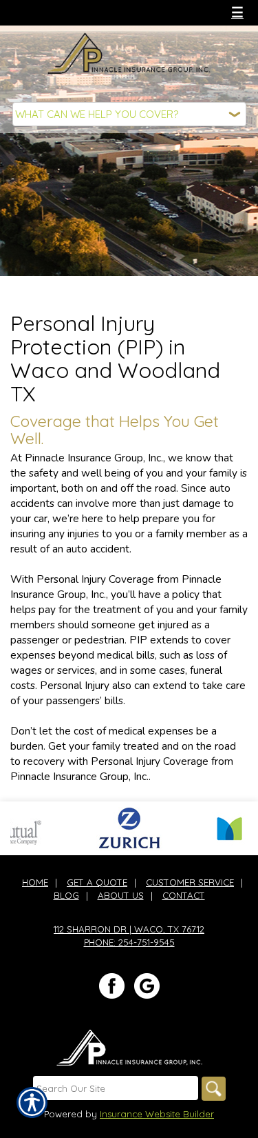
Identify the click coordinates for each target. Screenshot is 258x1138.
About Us (121, 895)
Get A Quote (97, 882)
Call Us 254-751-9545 (75, 12)
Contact (183, 895)
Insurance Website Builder (157, 1113)
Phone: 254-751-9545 (129, 942)
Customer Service (190, 882)
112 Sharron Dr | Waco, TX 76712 (129, 929)
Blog (66, 895)
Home (35, 882)
